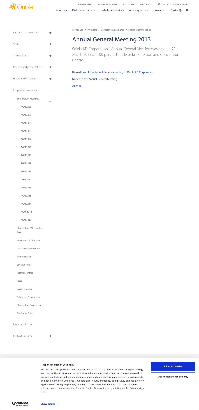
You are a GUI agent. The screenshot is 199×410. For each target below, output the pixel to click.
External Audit (24, 264)
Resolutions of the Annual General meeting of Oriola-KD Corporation (112, 72)
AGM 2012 (26, 219)
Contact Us (146, 4)
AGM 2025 (26, 114)
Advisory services (139, 10)
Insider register (24, 288)
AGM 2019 (26, 163)
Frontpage (77, 29)
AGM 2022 (26, 139)
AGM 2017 (26, 179)
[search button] (187, 10)
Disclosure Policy (25, 313)
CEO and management (28, 248)
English (174, 10)
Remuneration (24, 256)
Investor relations (22, 335)
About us (61, 10)
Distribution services (84, 10)
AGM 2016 (26, 187)
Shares (17, 44)
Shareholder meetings (28, 98)
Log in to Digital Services (174, 4)
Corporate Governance (26, 90)
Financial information (24, 78)
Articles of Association (28, 297)
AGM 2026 (26, 106)
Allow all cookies (173, 366)
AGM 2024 (26, 122)
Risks (19, 280)
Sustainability (85, 4)
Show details (48, 404)
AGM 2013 (26, 211)
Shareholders (20, 55)
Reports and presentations (28, 67)
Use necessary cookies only (173, 376)
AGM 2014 (26, 203)
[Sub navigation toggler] (51, 33)
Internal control (25, 272)
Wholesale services (113, 10)
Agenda (76, 86)
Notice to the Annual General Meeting (94, 79)
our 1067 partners (60, 369)
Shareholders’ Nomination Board (30, 230)
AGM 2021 (26, 147)
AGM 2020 (26, 155)
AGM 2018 (26, 171)
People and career (108, 4)
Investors (160, 10)
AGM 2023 (26, 131)
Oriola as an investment (26, 32)
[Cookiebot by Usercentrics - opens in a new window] (20, 404)
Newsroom (128, 4)
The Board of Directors (28, 240)
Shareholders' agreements (30, 305)
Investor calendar (22, 324)
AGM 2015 (26, 195)
